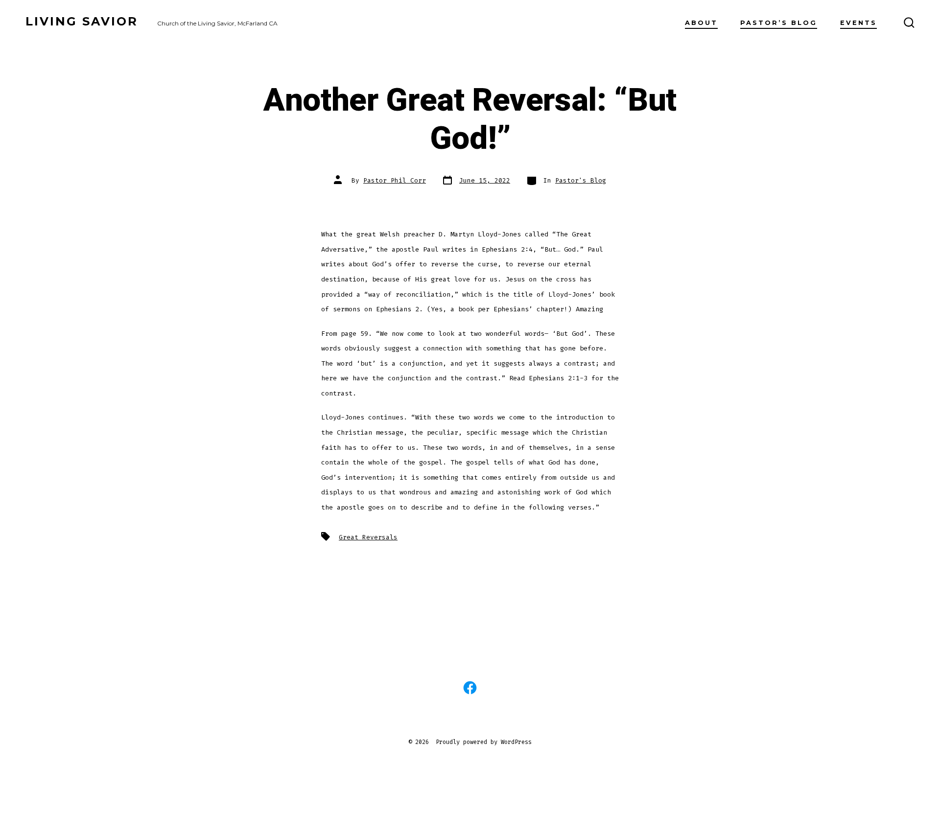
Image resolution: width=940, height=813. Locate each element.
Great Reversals (368, 537)
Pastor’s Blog (778, 22)
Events (858, 22)
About (701, 22)
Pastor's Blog (580, 180)
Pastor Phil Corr (394, 180)
